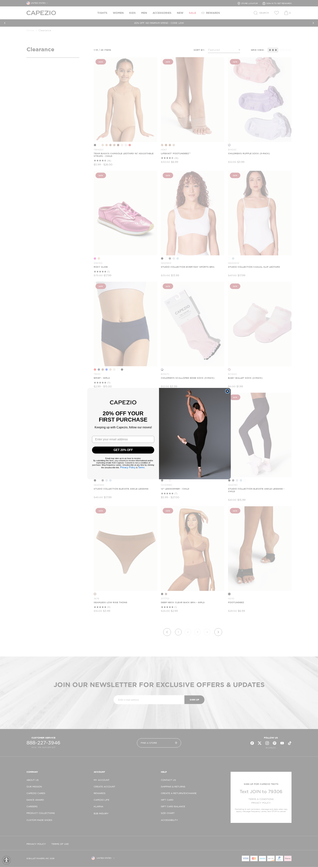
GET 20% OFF (123, 450)
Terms (141, 467)
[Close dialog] (227, 391)
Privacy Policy (128, 467)
